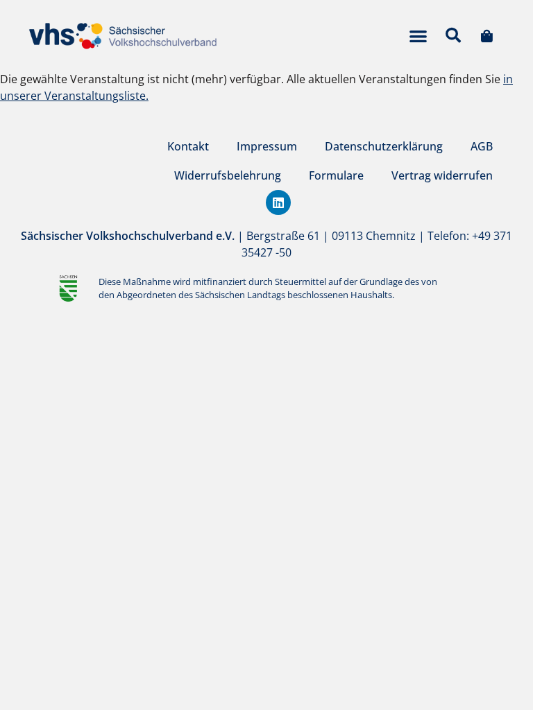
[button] (418, 35)
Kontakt (188, 146)
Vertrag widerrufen (442, 175)
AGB (482, 146)
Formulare (336, 175)
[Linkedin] (278, 202)
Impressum (267, 146)
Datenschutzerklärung (384, 146)
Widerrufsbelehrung (227, 175)
